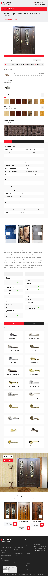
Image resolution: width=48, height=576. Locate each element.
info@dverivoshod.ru (39, 2)
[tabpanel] (6, 101)
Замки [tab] (34, 323)
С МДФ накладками (18, 547)
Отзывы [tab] (40, 142)
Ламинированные (17, 545)
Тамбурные (16, 560)
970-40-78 (9, 8)
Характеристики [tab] (8, 142)
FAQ (27, 569)
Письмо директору (5, 562)
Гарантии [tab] (32, 142)
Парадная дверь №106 (37, 521)
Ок (5, 571)
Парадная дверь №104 (10, 521)
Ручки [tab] (14, 323)
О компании (28, 549)
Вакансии (28, 563)
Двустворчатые (17, 562)
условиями (9, 568)
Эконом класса (17, 543)
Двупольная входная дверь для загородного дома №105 (24, 523)
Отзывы (27, 551)
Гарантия (27, 561)
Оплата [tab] (24, 142)
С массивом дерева (18, 553)
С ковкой (16, 555)
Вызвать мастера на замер (24, 56)
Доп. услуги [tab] (15, 142)
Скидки (27, 543)
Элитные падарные (18, 557)
